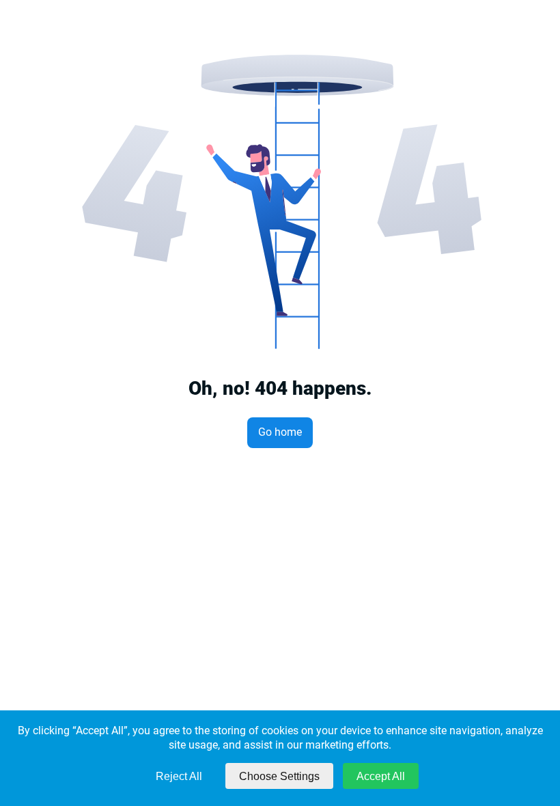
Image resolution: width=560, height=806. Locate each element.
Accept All (380, 776)
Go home (280, 432)
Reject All (179, 776)
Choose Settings (279, 776)
